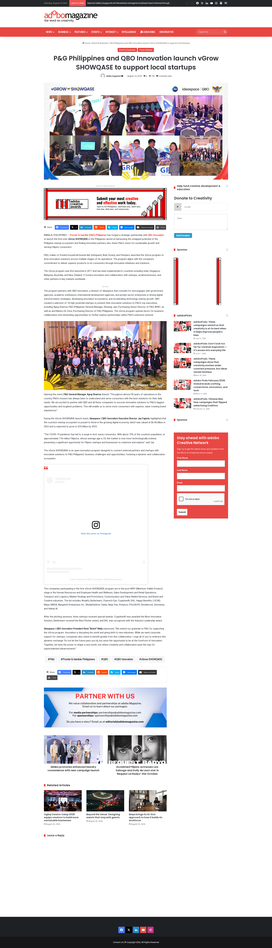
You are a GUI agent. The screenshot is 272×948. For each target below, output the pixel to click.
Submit (182, 512)
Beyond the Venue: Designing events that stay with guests (113, 3)
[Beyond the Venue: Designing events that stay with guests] (105, 800)
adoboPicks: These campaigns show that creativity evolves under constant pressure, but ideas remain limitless (210, 365)
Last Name (183, 470)
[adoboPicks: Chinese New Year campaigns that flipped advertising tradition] (182, 403)
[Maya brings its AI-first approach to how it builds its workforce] (148, 800)
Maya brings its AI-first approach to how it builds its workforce (145, 817)
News (49, 32)
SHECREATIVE (166, 32)
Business (63, 32)
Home (87, 43)
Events (95, 32)
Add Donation (183, 235)
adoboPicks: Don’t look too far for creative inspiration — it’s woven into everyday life (210, 347)
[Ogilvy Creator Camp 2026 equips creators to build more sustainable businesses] (63, 800)
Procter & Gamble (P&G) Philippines (88, 235)
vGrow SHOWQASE (151, 659)
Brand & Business (100, 43)
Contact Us (118, 942)
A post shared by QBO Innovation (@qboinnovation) (96, 579)
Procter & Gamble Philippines (78, 659)
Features (80, 32)
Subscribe (149, 32)
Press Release (145, 50)
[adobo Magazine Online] (71, 16)
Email (180, 482)
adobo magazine (113, 76)
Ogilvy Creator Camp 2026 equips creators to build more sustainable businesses (61, 817)
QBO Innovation (124, 659)
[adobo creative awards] (105, 204)
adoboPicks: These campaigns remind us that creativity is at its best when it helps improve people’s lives (209, 328)
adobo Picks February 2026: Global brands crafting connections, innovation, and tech (210, 385)
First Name (183, 457)
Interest (111, 32)
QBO (105, 659)
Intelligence (129, 32)
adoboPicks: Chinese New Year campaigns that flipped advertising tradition (210, 402)
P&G (52, 659)
